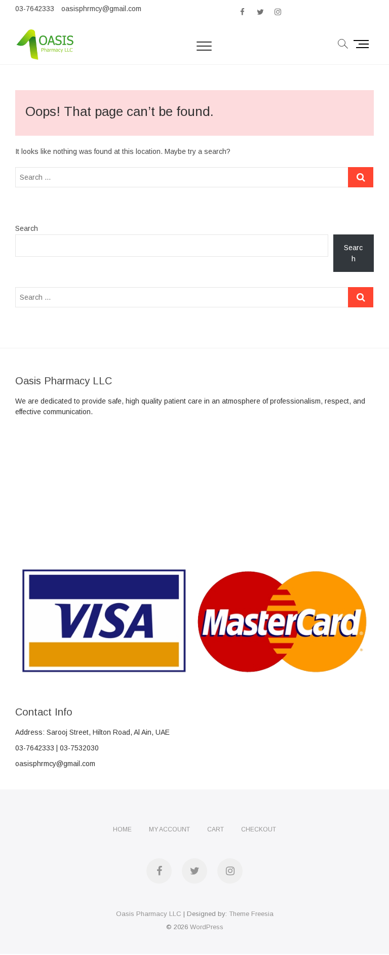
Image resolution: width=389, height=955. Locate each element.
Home (122, 829)
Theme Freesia (251, 914)
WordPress (206, 927)
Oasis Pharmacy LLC (148, 914)
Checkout (258, 829)
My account (169, 829)
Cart (215, 829)
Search (26, 228)
